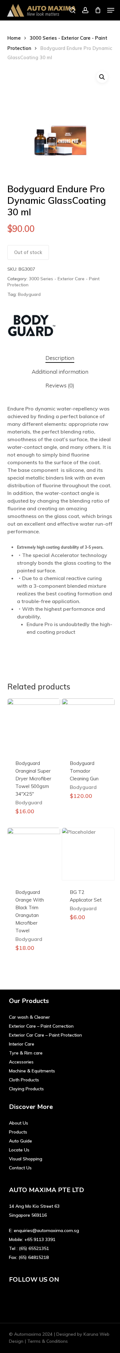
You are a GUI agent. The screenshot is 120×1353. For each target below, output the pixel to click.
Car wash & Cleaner (29, 1017)
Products (18, 1132)
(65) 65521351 (34, 1248)
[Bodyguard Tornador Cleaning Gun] (88, 725)
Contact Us (20, 1168)
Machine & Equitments (32, 1071)
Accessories (21, 1062)
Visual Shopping (25, 1159)
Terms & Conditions (47, 1341)
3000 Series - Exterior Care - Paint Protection (53, 282)
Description (59, 357)
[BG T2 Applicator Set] (88, 854)
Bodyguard (29, 294)
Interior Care (21, 1044)
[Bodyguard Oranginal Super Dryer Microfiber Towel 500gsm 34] (33, 725)
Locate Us (19, 1150)
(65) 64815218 (34, 1257)
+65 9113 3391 (39, 1239)
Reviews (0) (59, 385)
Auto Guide (20, 1141)
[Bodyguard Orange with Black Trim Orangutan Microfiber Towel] (33, 854)
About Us (18, 1123)
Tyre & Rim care (26, 1053)
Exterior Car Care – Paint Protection (45, 1035)
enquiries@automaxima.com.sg (46, 1230)
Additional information (60, 371)
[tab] (59, 358)
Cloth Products (24, 1080)
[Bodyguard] (31, 327)
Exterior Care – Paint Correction (41, 1026)
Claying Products (26, 1089)
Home (14, 38)
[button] (110, 10)
